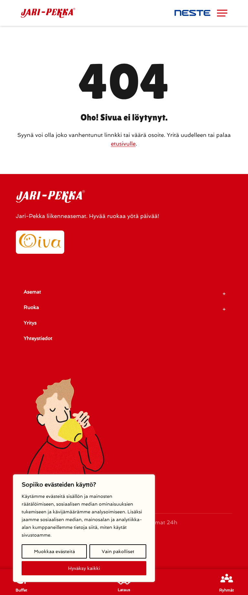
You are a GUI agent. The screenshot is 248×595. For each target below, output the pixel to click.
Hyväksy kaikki (84, 568)
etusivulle (123, 144)
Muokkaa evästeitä (54, 551)
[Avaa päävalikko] (222, 13)
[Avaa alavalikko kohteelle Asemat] (224, 294)
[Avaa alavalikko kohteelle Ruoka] (224, 309)
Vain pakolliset (118, 551)
